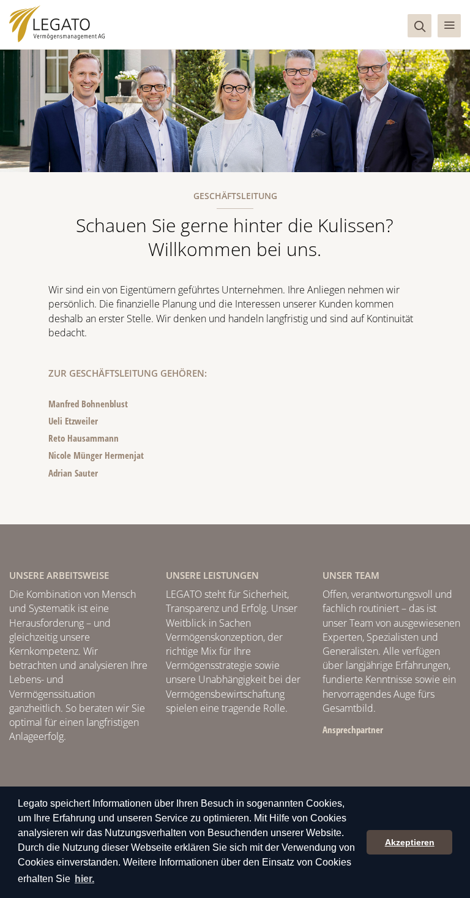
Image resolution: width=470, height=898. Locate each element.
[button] (449, 25)
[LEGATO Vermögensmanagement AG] (57, 24)
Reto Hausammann (83, 438)
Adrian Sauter (73, 473)
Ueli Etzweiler (73, 421)
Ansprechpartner (353, 729)
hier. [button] (84, 878)
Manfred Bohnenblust (88, 404)
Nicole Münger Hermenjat (96, 455)
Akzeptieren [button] (410, 842)
